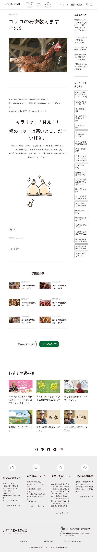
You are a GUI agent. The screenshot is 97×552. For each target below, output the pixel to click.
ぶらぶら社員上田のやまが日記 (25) (81, 182)
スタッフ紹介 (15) (81, 150)
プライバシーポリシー (73, 541)
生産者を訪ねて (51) (81, 226)
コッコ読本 (14, 249)
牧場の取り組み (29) (81, 219)
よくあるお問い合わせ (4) (81, 197)
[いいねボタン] (11, 230)
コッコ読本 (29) (80, 126)
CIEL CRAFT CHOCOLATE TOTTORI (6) (81, 94)
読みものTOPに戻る (26, 344)
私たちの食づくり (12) (81, 255)
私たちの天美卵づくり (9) (81, 247)
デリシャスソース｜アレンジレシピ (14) (81, 158)
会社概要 (23, 541)
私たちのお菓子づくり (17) (81, 240)
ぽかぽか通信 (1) (81, 190)
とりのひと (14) (80, 166)
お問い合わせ (69, 535)
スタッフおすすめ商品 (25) (81, 143)
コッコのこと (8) (81, 110)
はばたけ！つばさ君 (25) (81, 174)
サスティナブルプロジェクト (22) (81, 134)
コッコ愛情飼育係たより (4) (81, 118)
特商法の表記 (48, 541)
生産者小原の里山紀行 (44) (81, 233)
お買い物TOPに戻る (49, 344)
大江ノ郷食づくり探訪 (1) (81, 204)
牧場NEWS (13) (80, 212)
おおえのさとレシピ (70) (81, 103)
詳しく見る (12, 505)
